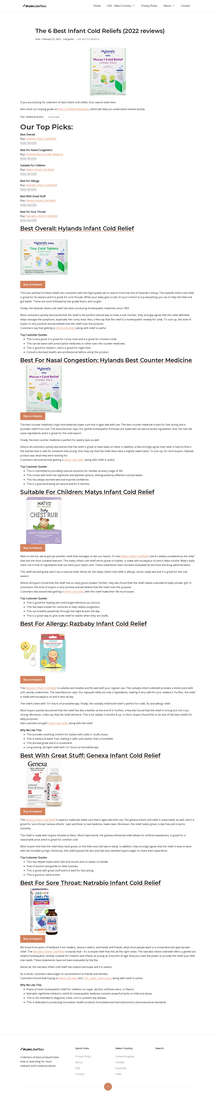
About (79, 1062)
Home (97, 5)
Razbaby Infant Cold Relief (41, 185)
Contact (185, 5)
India (118, 1074)
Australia (120, 1068)
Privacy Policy (149, 5)
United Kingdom (125, 1056)
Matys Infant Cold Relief (40, 169)
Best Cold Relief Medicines (73, 109)
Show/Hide (53, 116)
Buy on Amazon (32, 284)
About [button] (167, 5)
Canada (119, 1062)
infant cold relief (65, 328)
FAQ (77, 1068)
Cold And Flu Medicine (88, 39)
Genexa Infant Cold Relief (41, 200)
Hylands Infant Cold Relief (41, 138)
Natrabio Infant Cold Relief (42, 216)
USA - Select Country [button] (119, 5)
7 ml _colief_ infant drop (97, 978)
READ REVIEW (28, 143)
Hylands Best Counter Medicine (44, 154)
